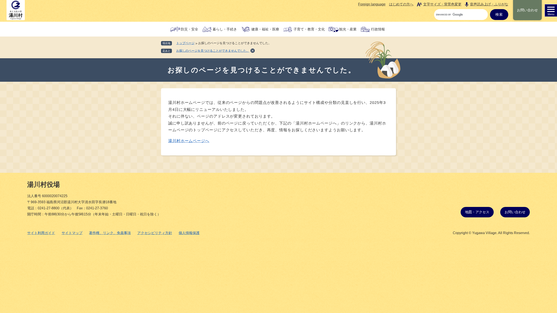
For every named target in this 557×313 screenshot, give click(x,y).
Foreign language (372, 4)
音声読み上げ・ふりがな (489, 4)
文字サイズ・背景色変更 (442, 4)
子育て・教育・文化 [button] (309, 29)
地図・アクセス (477, 212)
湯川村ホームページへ (188, 141)
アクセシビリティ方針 (154, 233)
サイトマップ (72, 233)
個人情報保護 (189, 233)
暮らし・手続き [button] (225, 29)
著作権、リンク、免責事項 (110, 233)
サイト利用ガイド (41, 233)
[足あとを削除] (252, 50)
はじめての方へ (401, 4)
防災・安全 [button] (189, 29)
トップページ (185, 43)
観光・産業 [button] (348, 29)
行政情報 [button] (378, 29)
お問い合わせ (527, 10)
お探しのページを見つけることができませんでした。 (212, 50)
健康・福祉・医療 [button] (265, 29)
